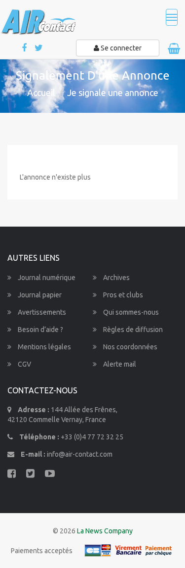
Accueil (41, 92)
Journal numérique (45, 278)
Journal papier (39, 295)
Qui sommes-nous (130, 312)
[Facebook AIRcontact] (25, 48)
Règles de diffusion (132, 329)
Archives (116, 278)
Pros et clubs (122, 295)
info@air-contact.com (79, 454)
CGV (23, 364)
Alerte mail (119, 364)
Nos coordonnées (129, 347)
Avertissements (41, 312)
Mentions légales (43, 347)
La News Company (105, 531)
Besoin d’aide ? (39, 329)
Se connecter (120, 48)
